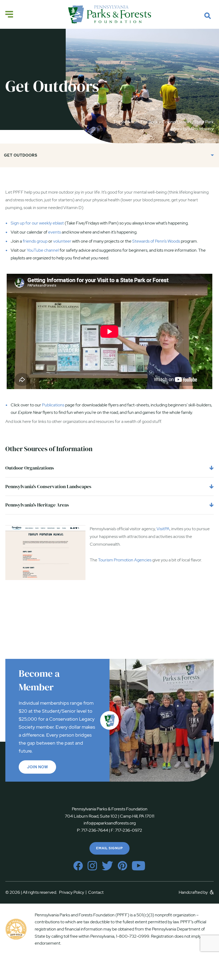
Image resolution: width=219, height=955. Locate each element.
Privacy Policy (73, 892)
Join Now (37, 767)
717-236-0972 (128, 830)
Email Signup (109, 848)
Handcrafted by (194, 892)
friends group (35, 241)
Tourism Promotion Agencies (124, 560)
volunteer (62, 241)
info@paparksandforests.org (110, 823)
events (54, 232)
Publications (53, 405)
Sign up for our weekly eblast (37, 223)
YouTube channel (43, 250)
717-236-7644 (94, 830)
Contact (96, 892)
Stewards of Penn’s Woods (156, 241)
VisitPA (163, 529)
